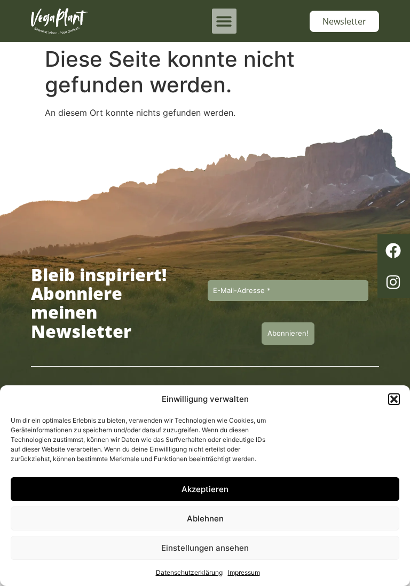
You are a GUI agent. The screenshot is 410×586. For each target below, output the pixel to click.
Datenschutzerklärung (189, 572)
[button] (394, 399)
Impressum (244, 572)
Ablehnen (205, 518)
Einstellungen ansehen (205, 548)
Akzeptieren (205, 489)
